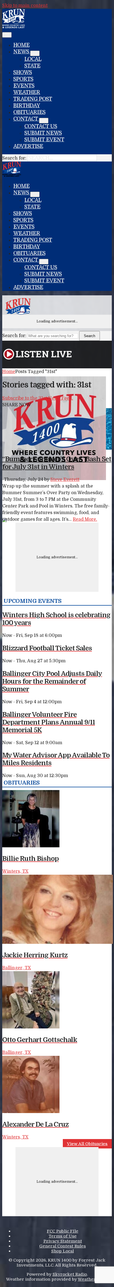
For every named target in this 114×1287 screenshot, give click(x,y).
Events (23, 86)
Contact (26, 119)
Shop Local (62, 1251)
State (32, 66)
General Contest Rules (62, 1246)
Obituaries (29, 112)
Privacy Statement (62, 1241)
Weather (26, 92)
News (21, 52)
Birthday (26, 106)
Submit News (43, 133)
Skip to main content (25, 5)
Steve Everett (64, 479)
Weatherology (92, 1279)
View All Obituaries (87, 1143)
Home (21, 45)
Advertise (28, 146)
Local (32, 59)
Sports (23, 79)
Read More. (85, 519)
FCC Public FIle (62, 1231)
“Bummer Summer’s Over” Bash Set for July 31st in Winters (56, 463)
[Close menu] (7, 35)
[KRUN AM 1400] (13, 26)
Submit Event (44, 140)
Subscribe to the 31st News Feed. (37, 398)
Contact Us (40, 126)
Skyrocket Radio (70, 1274)
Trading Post (32, 99)
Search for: (14, 158)
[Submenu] (35, 53)
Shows (22, 72)
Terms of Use (63, 1236)
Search (89, 336)
